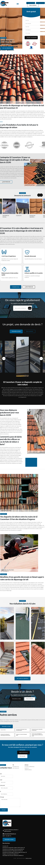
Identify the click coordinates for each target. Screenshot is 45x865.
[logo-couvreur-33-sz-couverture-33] (4, 4)
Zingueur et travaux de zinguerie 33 (10, 854)
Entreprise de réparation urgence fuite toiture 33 (32, 216)
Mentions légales (29, 858)
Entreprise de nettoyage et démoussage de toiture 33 (15, 852)
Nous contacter (33, 5)
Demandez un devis (16, 331)
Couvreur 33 (18, 215)
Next (41, 358)
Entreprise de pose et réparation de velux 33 (13, 850)
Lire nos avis (22, 756)
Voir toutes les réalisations (22, 678)
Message (2, 797)
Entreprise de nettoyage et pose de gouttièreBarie (21, 730)
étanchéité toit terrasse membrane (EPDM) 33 (6, 216)
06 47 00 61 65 (41, 3)
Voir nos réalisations (6, 48)
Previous (4, 358)
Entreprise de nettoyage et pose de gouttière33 (13, 849)
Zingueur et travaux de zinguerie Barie (21, 735)
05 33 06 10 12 (31, 3)
